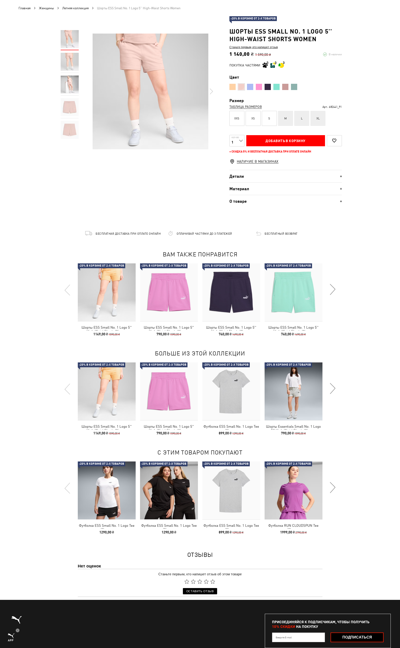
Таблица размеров (245, 107)
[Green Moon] (294, 86)
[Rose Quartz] (241, 86)
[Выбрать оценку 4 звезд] (206, 582)
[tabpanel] (150, 91)
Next (211, 91)
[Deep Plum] (267, 86)
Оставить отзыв (200, 591)
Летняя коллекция (75, 8)
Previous (67, 290)
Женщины (46, 8)
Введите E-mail (284, 637)
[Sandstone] (285, 86)
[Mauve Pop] (258, 86)
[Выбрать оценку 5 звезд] (213, 582)
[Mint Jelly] (276, 86)
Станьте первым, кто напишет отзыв (253, 47)
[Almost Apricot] (232, 86)
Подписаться (357, 637)
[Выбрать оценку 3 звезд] (200, 582)
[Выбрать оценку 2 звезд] (193, 582)
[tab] (285, 176)
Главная (25, 8)
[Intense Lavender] (250, 86)
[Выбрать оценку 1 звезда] (187, 582)
